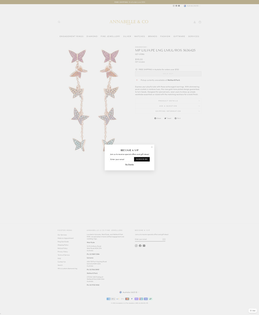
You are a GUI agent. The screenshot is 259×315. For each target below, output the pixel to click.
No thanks (129, 164)
